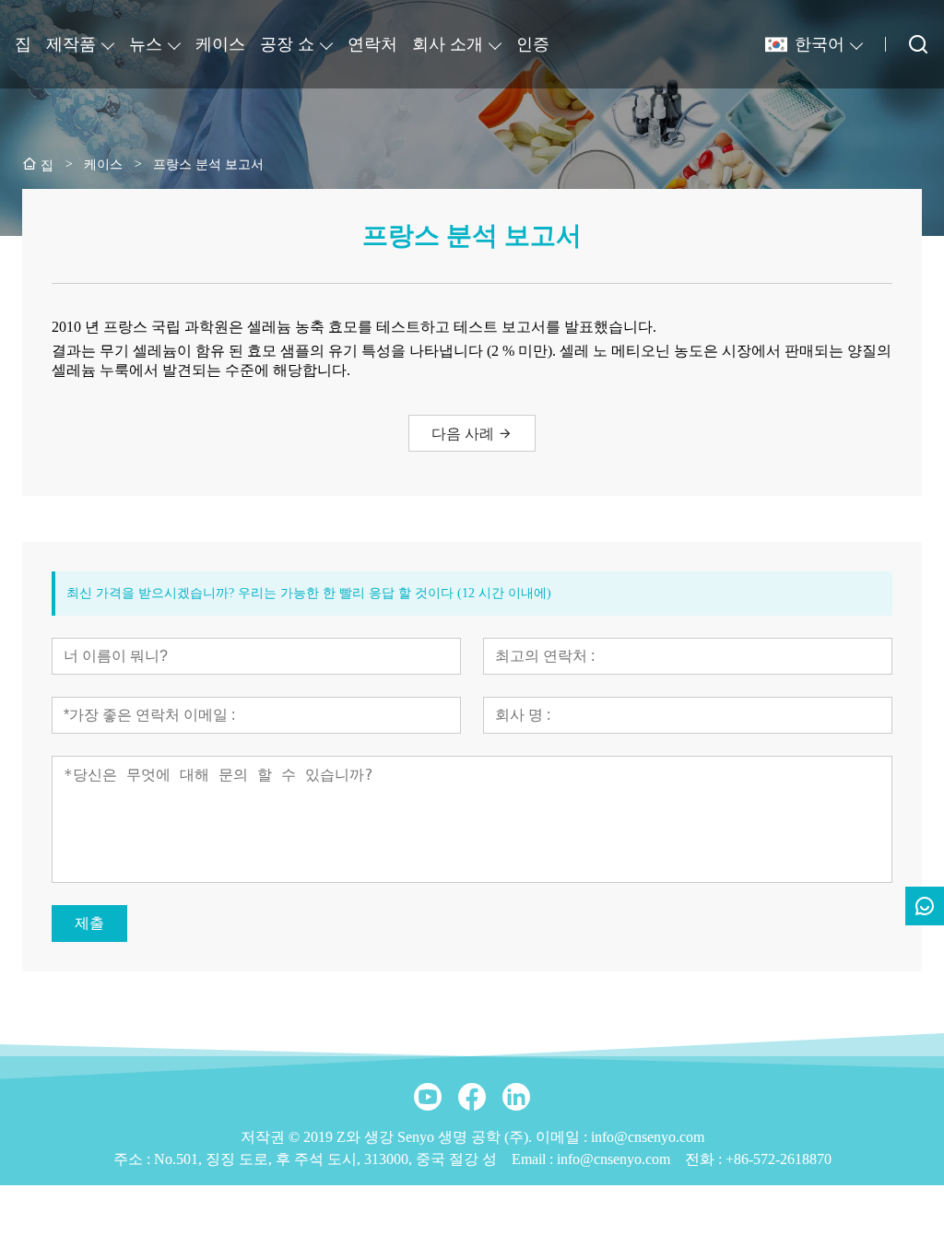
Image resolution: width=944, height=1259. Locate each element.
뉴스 (145, 44)
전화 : (705, 1159)
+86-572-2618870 (779, 1159)
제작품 (71, 44)
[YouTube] (427, 1097)
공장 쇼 (287, 44)
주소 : (133, 1159)
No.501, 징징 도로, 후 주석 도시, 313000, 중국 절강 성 (325, 1159)
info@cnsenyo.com (613, 1159)
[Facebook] (472, 1097)
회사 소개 (447, 44)
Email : (534, 1159)
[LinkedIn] (516, 1097)
